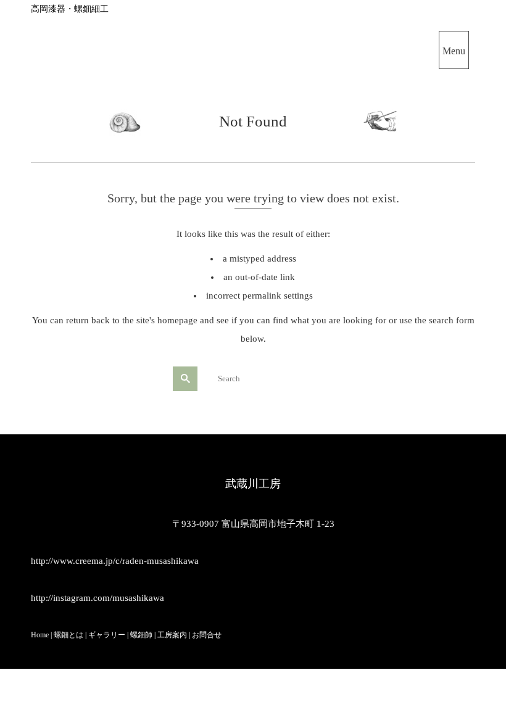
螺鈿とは (68, 635)
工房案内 (172, 635)
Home (40, 635)
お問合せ (207, 635)
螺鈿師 (140, 635)
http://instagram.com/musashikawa (97, 598)
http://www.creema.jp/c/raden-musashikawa (115, 561)
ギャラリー (106, 635)
